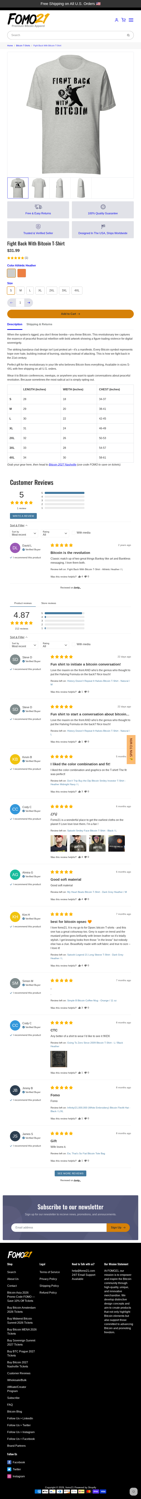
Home (10, 45)
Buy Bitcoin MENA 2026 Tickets (22, 1331)
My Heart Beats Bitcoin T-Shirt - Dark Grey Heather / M (97, 892)
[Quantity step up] (28, 302)
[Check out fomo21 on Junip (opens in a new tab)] (77, 587)
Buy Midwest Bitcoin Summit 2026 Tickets (20, 1320)
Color (21, 265)
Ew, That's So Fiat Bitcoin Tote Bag (86, 1153)
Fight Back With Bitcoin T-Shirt (47, 45)
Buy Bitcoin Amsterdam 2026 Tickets (21, 1309)
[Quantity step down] (11, 302)
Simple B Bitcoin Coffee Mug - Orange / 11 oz (92, 1000)
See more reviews (70, 1173)
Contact (12, 1285)
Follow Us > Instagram (21, 1432)
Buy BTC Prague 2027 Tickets (21, 1353)
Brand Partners (16, 1445)
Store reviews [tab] (48, 603)
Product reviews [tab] (23, 603)
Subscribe (13, 1397)
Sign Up (116, 1227)
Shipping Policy (49, 1285)
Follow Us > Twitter (19, 1425)
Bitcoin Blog (14, 1411)
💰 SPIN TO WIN (131, 749)
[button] (17, 258)
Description (14, 324)
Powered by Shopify (85, 1487)
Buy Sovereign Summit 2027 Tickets (21, 1342)
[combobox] (65, 35)
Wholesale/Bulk (16, 1380)
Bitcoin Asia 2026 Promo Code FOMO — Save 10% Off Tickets (21, 1296)
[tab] (16, 325)
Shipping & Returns (39, 324)
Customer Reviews (18, 1373)
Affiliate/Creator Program (16, 1389)
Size (10, 283)
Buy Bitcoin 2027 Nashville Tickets (17, 1364)
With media (83, 532)
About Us (13, 1279)
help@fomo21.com (83, 1270)
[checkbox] (86, 533)
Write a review (23, 516)
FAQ (10, 1404)
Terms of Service (50, 1272)
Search (11, 1272)
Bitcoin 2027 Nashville (62, 464)
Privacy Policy (48, 1279)
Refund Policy (48, 1292)
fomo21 (70, 1487)
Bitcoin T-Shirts (23, 45)
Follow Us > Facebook (21, 1438)
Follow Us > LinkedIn (20, 1418)
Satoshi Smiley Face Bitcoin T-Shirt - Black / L (92, 830)
